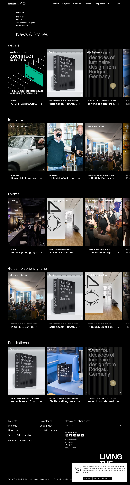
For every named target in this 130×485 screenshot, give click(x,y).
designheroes (70, 448)
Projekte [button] (66, 3)
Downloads (46, 421)
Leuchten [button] (54, 3)
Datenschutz (46, 479)
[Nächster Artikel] (126, 77)
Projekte (12, 425)
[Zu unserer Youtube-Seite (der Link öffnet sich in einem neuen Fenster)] (74, 435)
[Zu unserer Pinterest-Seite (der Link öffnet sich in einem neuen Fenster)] (78, 435)
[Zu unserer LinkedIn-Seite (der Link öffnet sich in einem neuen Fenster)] (82, 435)
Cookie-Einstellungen (63, 479)
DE (116, 4)
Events (19, 20)
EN (119, 4)
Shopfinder (100, 3)
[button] (109, 3)
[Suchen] (119, 425)
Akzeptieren (87, 478)
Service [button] (88, 3)
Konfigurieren (106, 478)
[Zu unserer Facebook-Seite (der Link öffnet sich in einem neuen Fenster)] (70, 435)
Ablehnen (97, 478)
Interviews (20, 17)
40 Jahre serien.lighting (26, 22)
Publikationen (22, 25)
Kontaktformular (49, 430)
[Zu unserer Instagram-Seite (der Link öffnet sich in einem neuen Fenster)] (66, 435)
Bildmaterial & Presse (20, 440)
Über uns (13, 430)
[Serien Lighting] (17, 3)
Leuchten (13, 421)
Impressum (35, 479)
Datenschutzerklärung (104, 470)
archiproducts (71, 439)
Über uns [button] (77, 3)
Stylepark (69, 445)
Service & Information (20, 435)
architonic (69, 442)
